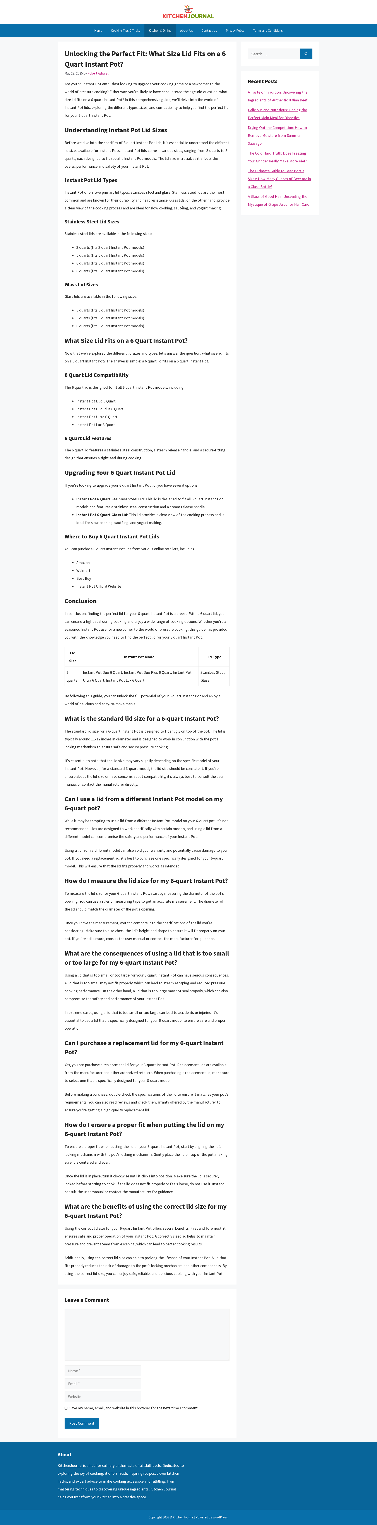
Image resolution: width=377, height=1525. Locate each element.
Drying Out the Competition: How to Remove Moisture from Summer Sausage (277, 135)
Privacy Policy (235, 30)
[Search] (306, 54)
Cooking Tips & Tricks (125, 30)
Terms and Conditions (268, 30)
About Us (186, 30)
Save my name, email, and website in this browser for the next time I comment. (134, 1407)
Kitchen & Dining (160, 30)
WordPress (220, 1517)
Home (98, 30)
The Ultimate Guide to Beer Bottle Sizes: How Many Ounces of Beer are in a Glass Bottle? (279, 178)
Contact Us (209, 30)
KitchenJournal (70, 1465)
